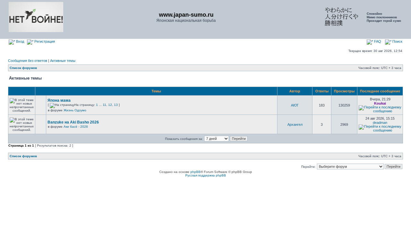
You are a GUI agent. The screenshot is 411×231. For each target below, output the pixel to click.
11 (104, 105)
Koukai (380, 103)
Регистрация (44, 41)
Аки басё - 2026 (76, 126)
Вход (19, 41)
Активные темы (62, 61)
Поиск (396, 41)
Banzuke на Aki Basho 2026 (73, 122)
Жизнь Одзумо (75, 110)
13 (116, 105)
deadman (380, 122)
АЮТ (295, 105)
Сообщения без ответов (27, 61)
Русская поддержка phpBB (205, 175)
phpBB (195, 172)
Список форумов (23, 68)
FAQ (377, 41)
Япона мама (59, 100)
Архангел (294, 124)
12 (110, 105)
